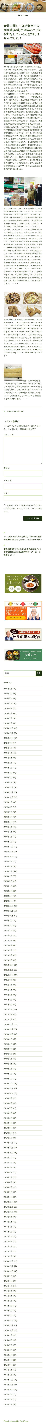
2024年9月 (8, 802)
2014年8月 (8, 1399)
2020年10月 (8, 1034)
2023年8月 (8, 866)
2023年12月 (8, 847)
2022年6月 (8, 935)
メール (8, 480)
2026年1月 (8, 723)
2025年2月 (8, 778)
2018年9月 (8, 1157)
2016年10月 (8, 1271)
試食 (22, 411)
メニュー (24, 16)
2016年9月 (8, 1276)
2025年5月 (8, 763)
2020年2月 (8, 1074)
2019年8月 (8, 1103)
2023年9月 (8, 861)
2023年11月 (8, 852)
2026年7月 (8, 693)
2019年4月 (8, 1123)
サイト (6, 493)
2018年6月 (8, 1172)
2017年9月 (8, 1217)
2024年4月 (8, 827)
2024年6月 (8, 817)
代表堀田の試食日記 (13, 411)
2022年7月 (8, 930)
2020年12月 (8, 1024)
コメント (8, 435)
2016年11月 (8, 1266)
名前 (7, 468)
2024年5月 (8, 822)
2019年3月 (8, 1128)
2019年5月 (8, 1118)
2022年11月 (8, 911)
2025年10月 (8, 738)
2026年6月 (8, 698)
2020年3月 (8, 1069)
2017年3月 (8, 1246)
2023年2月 (8, 896)
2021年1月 (8, 1019)
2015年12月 (8, 1320)
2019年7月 (8, 1108)
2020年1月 (8, 1079)
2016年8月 (8, 1281)
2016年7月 (8, 1286)
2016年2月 (8, 1311)
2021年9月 (8, 980)
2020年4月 (8, 1064)
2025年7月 (8, 753)
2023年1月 (8, 901)
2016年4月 (8, 1301)
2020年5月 (8, 1059)
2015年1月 (8, 1375)
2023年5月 (8, 881)
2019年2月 (8, 1133)
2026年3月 (8, 713)
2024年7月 (8, 812)
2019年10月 (8, 1093)
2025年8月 (8, 748)
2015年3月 (8, 1365)
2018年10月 (8, 1153)
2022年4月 (8, 945)
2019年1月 (8, 1138)
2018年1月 (8, 1197)
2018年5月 (8, 1177)
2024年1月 (8, 842)
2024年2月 (8, 837)
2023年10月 (8, 856)
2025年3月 (8, 773)
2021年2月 (8, 1014)
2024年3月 (8, 832)
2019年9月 (8, 1098)
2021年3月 (8, 1009)
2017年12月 (8, 1202)
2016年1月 (8, 1316)
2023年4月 (8, 886)
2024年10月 (8, 797)
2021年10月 (8, 975)
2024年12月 (8, 787)
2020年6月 (8, 1054)
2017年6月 (8, 1232)
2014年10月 (8, 1389)
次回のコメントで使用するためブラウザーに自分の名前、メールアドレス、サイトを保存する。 (23, 508)
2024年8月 (8, 807)
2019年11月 (8, 1088)
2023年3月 (8, 891)
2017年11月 (8, 1207)
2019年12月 (8, 1084)
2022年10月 (8, 916)
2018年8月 (8, 1162)
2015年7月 (8, 1345)
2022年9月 (8, 921)
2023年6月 (8, 876)
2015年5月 (8, 1355)
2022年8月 (8, 925)
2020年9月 (8, 1039)
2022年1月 (8, 960)
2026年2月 (8, 718)
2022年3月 (8, 950)
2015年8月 (8, 1340)
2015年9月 (8, 1335)
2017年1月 (8, 1256)
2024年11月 (8, 792)
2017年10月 (8, 1212)
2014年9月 (8, 1394)
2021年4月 (8, 1005)
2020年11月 (8, 1029)
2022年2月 (8, 955)
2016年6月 (8, 1291)
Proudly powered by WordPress (16, 1421)
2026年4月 (8, 708)
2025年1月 (8, 782)
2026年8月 (8, 689)
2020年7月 (8, 1049)
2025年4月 (8, 768)
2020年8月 (8, 1044)
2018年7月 (8, 1167)
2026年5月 (8, 703)
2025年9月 (8, 743)
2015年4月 (8, 1360)
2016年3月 (8, 1306)
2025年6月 (8, 758)
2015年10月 (8, 1330)
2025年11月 (8, 733)
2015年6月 (8, 1350)
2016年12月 (8, 1261)
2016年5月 (8, 1296)
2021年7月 (8, 990)
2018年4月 (8, 1182)
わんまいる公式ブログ (19, 3)
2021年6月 (8, 995)
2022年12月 (8, 906)
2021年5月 (8, 1000)
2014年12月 (8, 1380)
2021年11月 (8, 970)
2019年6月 (8, 1113)
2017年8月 (8, 1222)
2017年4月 (8, 1241)
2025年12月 (8, 728)
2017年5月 (8, 1236)
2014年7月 (8, 1404)
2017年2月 (8, 1251)
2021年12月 (8, 965)
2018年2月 (8, 1192)
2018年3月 (8, 1187)
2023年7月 (8, 871)
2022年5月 (8, 940)
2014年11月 (8, 1385)
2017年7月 (8, 1227)
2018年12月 (8, 1143)
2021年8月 (8, 985)
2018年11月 (8, 1148)
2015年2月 (8, 1370)
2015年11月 (8, 1325)
